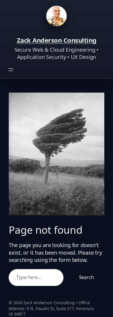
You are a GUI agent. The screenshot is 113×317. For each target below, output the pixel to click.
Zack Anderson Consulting (56, 40)
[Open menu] (10, 69)
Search (86, 277)
